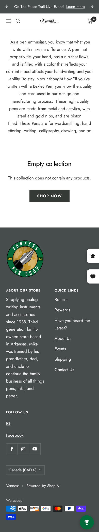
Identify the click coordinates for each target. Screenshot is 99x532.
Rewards (62, 310)
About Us (63, 338)
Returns (61, 299)
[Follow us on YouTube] (34, 449)
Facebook (14, 435)
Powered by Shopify (42, 486)
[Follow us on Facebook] (12, 449)
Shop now (49, 196)
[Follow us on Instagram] (23, 449)
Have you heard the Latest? (72, 324)
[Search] (18, 21)
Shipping (63, 359)
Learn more (75, 6)
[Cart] (90, 21)
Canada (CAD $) (23, 470)
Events (60, 349)
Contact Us (64, 370)
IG (8, 423)
